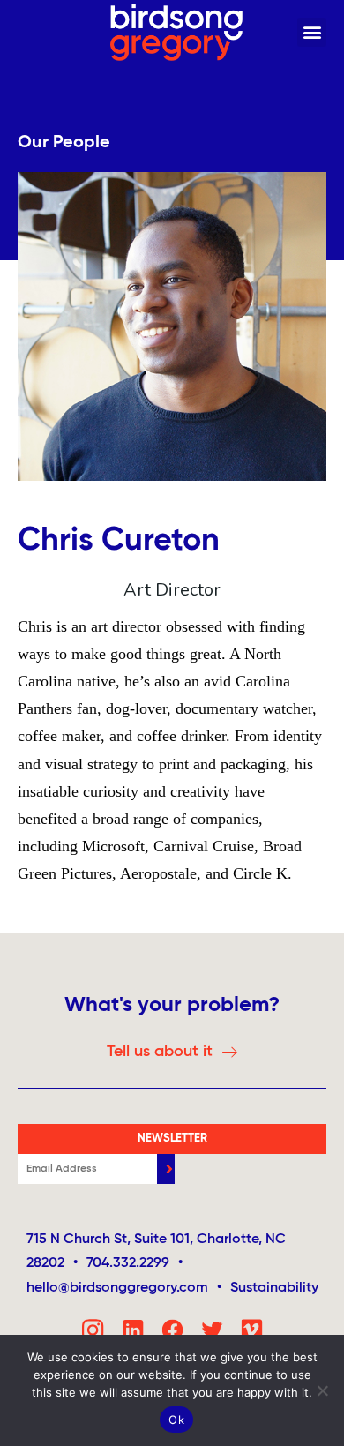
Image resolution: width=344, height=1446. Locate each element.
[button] (311, 32)
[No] (322, 1390)
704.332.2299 (127, 1263)
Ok (176, 1419)
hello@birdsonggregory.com (123, 1288)
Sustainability (274, 1288)
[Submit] (166, 1169)
